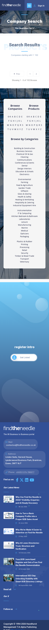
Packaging (24, 236)
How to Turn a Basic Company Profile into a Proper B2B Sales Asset (27, 516)
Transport (24, 259)
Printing (24, 244)
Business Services (24, 151)
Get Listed (25, 357)
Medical (24, 230)
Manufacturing (24, 225)
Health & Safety (24, 196)
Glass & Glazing (24, 194)
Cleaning (24, 157)
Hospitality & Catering (24, 202)
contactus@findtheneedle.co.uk (21, 445)
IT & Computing (24, 213)
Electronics (24, 174)
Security (24, 253)
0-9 (9, 116)
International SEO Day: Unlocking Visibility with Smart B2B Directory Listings (29, 578)
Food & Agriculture (24, 185)
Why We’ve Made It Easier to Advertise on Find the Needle (29, 531)
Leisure (24, 222)
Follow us (8, 609)
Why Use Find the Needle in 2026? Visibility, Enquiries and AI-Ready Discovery (28, 500)
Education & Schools (24, 171)
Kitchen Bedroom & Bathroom (24, 216)
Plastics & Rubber (24, 241)
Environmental (24, 179)
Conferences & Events (24, 162)
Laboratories (24, 219)
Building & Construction (24, 148)
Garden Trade (24, 188)
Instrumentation (24, 210)
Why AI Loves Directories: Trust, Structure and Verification (27, 546)
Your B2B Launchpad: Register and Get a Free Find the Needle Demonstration (29, 562)
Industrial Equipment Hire (24, 205)
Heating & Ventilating (24, 199)
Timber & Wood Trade (24, 256)
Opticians (24, 233)
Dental (24, 165)
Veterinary (24, 261)
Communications (24, 160)
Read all (8, 589)
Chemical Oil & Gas (24, 154)
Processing (24, 247)
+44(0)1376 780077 (25, 472)
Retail (24, 250)
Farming (24, 182)
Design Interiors (24, 168)
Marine (24, 227)
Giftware (24, 191)
